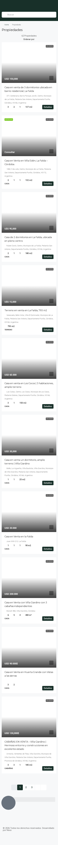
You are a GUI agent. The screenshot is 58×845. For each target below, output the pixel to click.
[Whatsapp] (21, 837)
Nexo (9, 830)
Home (6, 25)
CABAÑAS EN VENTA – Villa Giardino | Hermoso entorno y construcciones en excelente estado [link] (26, 745)
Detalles (48, 107)
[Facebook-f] (6, 837)
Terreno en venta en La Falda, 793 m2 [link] (26, 310)
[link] (29, 62)
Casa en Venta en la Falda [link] (19, 536)
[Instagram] (13, 837)
